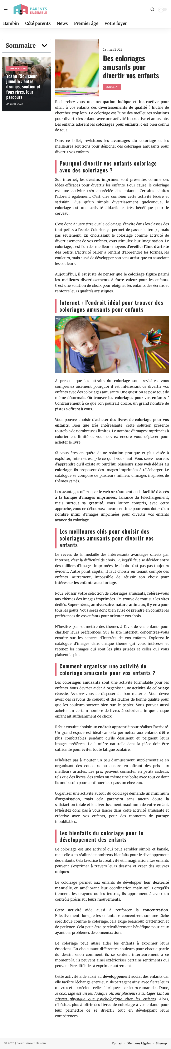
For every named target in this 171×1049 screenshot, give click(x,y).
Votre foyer (18, 68)
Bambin (111, 86)
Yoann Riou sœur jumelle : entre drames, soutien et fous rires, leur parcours (23, 86)
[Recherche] (152, 9)
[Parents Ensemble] (30, 9)
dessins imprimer (102, 179)
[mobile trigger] (7, 9)
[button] (44, 46)
